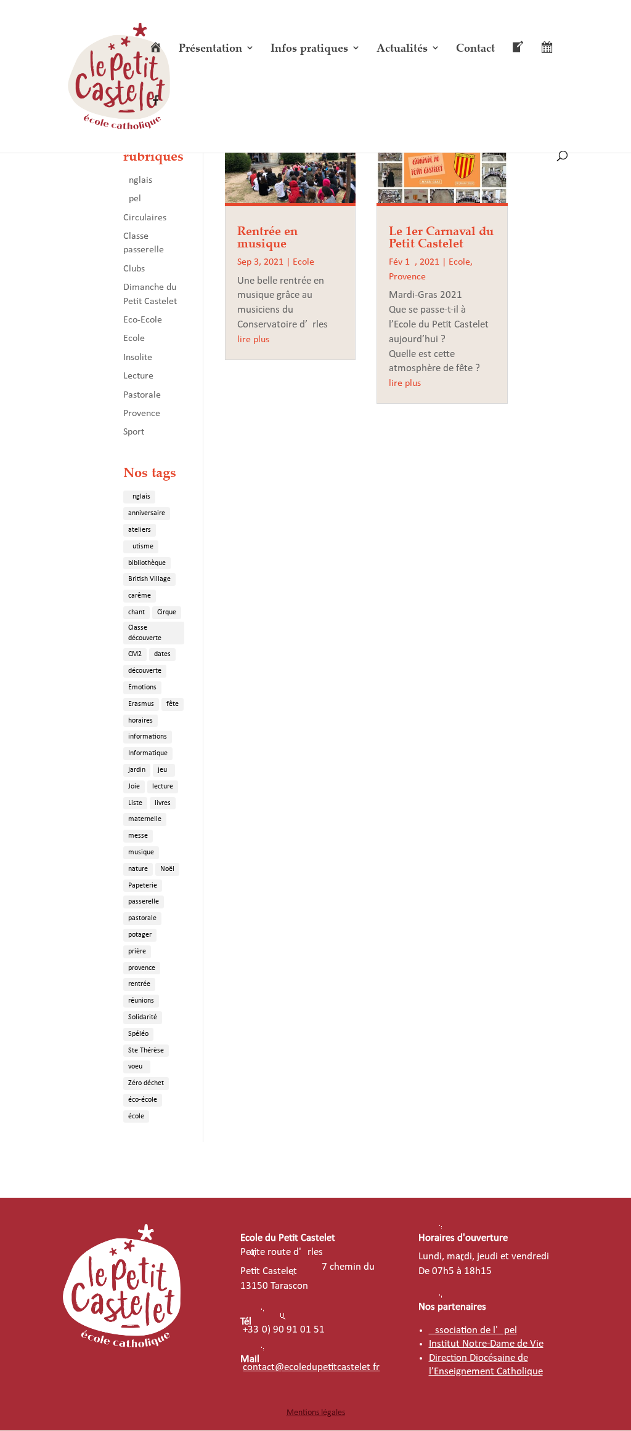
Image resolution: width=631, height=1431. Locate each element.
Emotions (142, 687)
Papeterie (142, 885)
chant (136, 612)
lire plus (253, 340)
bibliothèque (147, 563)
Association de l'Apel (473, 1330)
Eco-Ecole (142, 320)
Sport (133, 432)
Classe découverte (144, 633)
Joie (134, 786)
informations (147, 736)
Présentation (210, 49)
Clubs (134, 269)
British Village (149, 579)
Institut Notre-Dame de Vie (486, 1344)
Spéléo (138, 1034)
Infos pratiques (309, 49)
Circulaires (144, 218)
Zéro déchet (146, 1083)
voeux (136, 1066)
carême (139, 595)
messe (138, 836)
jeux (164, 770)
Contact (475, 49)
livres (163, 803)
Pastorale (142, 395)
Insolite (137, 358)
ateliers (139, 530)
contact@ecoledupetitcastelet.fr (311, 1367)
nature (138, 869)
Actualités (402, 49)
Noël (167, 869)
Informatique (148, 753)
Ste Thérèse (146, 1050)
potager (140, 935)
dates (162, 654)
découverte (144, 671)
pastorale (142, 918)
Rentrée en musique (267, 236)
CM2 (135, 654)
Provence (141, 414)
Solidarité (142, 1017)
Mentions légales (316, 1412)
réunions (141, 1000)
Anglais (137, 180)
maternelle (144, 819)
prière (137, 951)
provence (141, 968)
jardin (136, 770)
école (136, 1116)
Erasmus (141, 704)
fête (172, 704)
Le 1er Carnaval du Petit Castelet (441, 236)
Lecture (138, 376)
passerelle (143, 901)
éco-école (142, 1100)
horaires (140, 720)
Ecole (134, 338)
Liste (135, 803)
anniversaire (146, 513)
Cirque (166, 612)
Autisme (140, 546)
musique (141, 852)
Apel (132, 199)
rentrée (139, 984)
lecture (162, 786)
